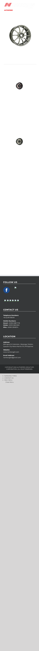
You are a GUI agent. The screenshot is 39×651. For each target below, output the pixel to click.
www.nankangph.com (11, 352)
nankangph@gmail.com (12, 357)
